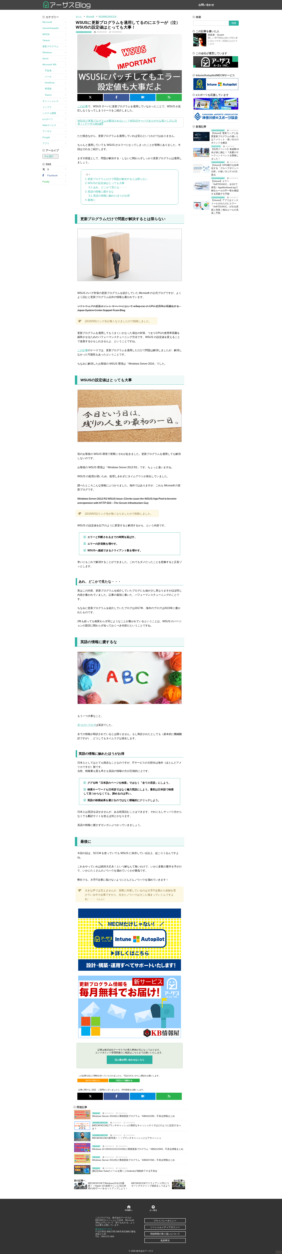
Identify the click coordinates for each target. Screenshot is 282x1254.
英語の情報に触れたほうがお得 (111, 195)
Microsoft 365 (49, 64)
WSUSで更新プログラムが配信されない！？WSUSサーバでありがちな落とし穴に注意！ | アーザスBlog (127, 122)
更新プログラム (50, 46)
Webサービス (49, 125)
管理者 (47, 88)
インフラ (47, 107)
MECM (45, 34)
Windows (47, 52)
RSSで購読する (93, 1080)
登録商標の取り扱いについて (165, 1233)
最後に (91, 200)
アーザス (47, 131)
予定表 (47, 70)
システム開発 (49, 113)
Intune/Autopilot (50, 28)
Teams (47, 95)
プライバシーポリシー (165, 1220)
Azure (45, 58)
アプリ (45, 143)
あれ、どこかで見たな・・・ (110, 187)
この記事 (82, 106)
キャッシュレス (50, 101)
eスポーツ (47, 119)
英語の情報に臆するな (101, 191)
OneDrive (48, 82)
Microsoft (47, 22)
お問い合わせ (206, 4)
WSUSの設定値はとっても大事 (106, 183)
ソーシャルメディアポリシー (165, 1227)
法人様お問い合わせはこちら (129, 1059)
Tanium (46, 40)
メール (47, 76)
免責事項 (165, 1240)
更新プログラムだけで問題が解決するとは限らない (118, 179)
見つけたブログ (86, 725)
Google (46, 137)
